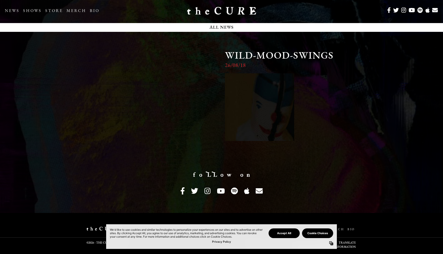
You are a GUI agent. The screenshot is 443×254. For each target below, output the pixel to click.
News (12, 11)
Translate (347, 243)
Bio (94, 11)
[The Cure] (221, 12)
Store (54, 11)
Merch (76, 11)
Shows (32, 11)
